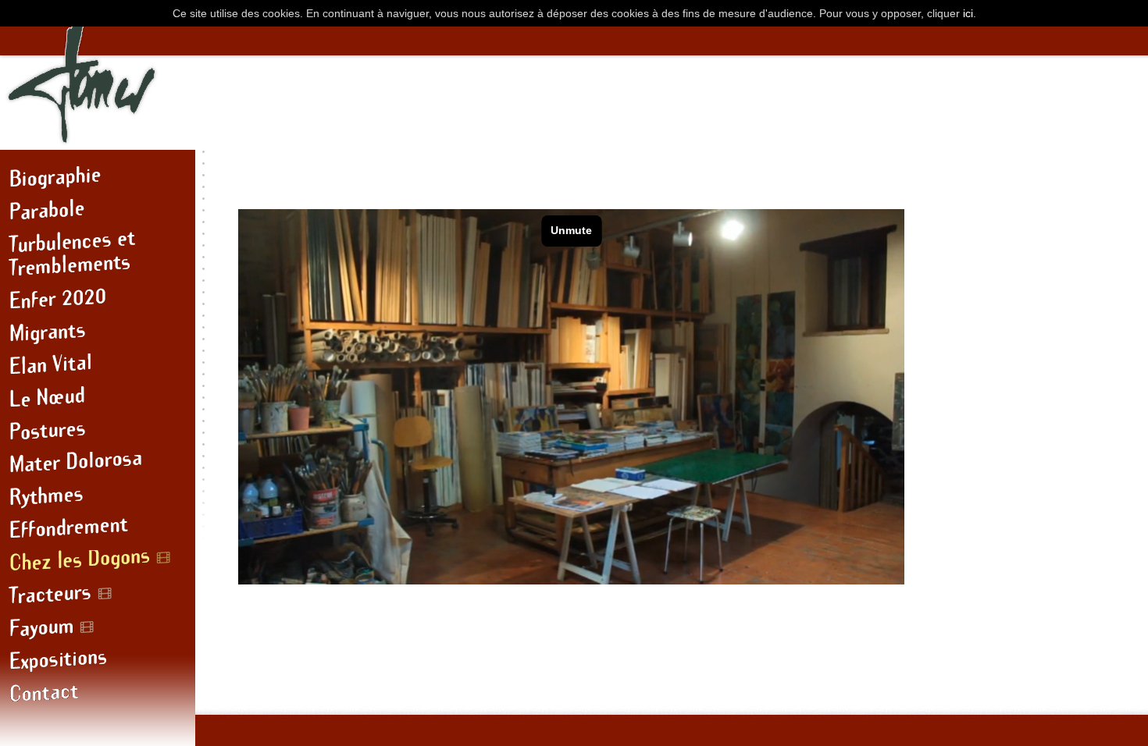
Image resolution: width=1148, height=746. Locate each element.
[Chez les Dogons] (98, 566)
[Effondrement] (98, 533)
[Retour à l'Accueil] (88, 142)
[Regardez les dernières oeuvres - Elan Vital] (98, 369)
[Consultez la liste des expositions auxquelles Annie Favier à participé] (98, 664)
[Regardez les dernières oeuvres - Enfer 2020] (98, 304)
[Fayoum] (98, 632)
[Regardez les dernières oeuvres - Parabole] (98, 215)
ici (968, 13)
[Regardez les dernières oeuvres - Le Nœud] (98, 402)
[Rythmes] (98, 501)
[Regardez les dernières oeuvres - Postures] (98, 435)
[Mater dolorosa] (98, 468)
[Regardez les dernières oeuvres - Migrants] (98, 337)
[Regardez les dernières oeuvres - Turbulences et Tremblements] (98, 260)
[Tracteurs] (98, 599)
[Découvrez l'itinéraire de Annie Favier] (98, 182)
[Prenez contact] (98, 697)
